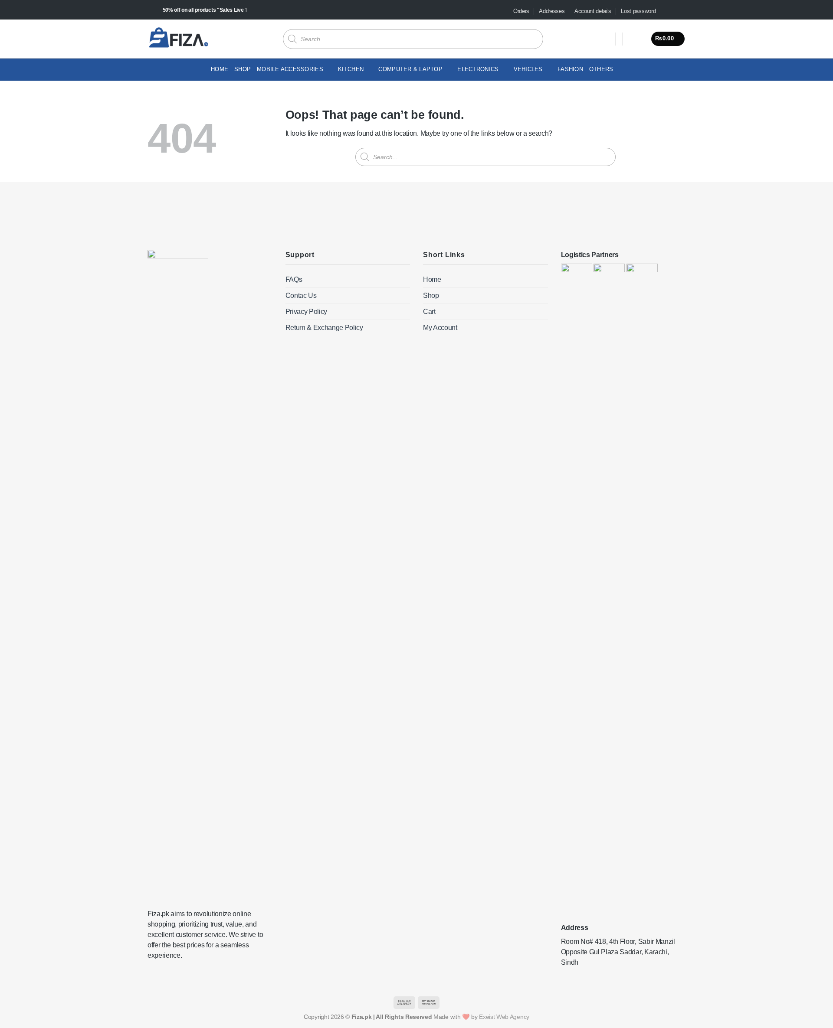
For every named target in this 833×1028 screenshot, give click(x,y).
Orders (521, 11)
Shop (242, 69)
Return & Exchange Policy (324, 327)
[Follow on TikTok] (673, 11)
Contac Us (301, 295)
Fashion (570, 69)
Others (601, 69)
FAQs (293, 279)
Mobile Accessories (290, 69)
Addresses (551, 11)
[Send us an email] (681, 11)
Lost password (638, 11)
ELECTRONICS (477, 69)
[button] (633, 39)
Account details (592, 11)
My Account (440, 327)
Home (219, 69)
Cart (429, 311)
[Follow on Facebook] (664, 11)
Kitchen (351, 69)
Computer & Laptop (410, 69)
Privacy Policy (306, 311)
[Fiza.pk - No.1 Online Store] (179, 38)
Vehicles (528, 69)
